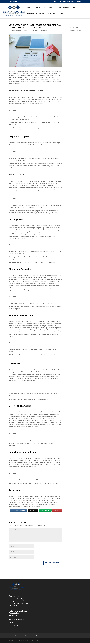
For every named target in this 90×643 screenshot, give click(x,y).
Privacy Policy (62, 1)
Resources (51, 13)
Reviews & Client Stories (35, 13)
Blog (74, 8)
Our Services (48, 8)
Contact (61, 13)
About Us (37, 8)
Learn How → (13, 605)
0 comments (43, 30)
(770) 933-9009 (74, 27)
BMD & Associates (16, 30)
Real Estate (35, 30)
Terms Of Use (70, 1)
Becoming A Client (63, 8)
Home (55, 1)
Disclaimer (78, 1)
